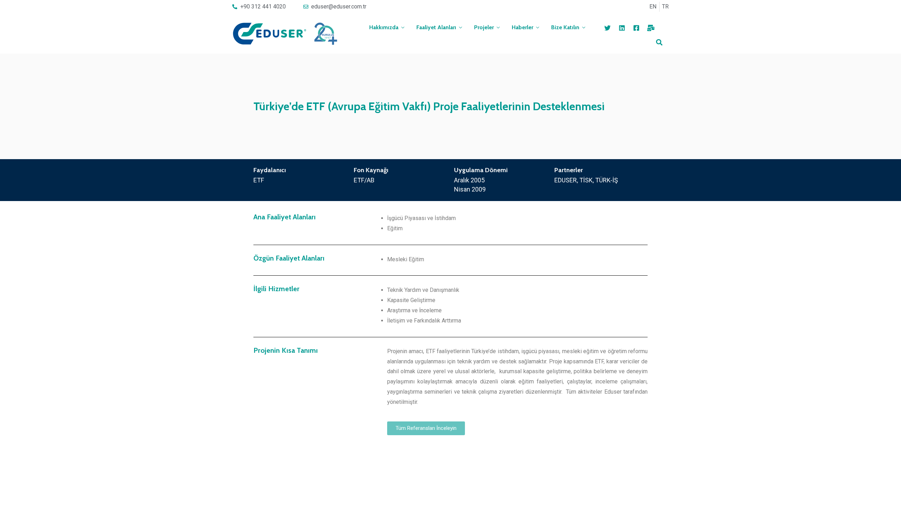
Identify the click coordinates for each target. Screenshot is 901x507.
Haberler (522, 27)
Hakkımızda (383, 27)
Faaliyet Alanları (436, 27)
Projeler (484, 27)
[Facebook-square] (636, 27)
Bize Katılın (565, 27)
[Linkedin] (622, 27)
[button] (426, 428)
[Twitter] (607, 27)
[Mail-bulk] (650, 27)
